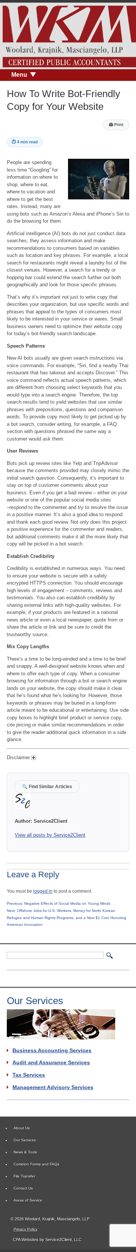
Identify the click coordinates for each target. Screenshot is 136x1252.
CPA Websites (26, 1239)
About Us (22, 1128)
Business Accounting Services (51, 1050)
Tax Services (28, 1075)
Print (116, 124)
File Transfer (24, 1176)
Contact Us (23, 1188)
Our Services (25, 1140)
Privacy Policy (25, 1229)
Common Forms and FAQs (36, 1164)
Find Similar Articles (47, 786)
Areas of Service (28, 1200)
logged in (43, 891)
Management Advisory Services (52, 1087)
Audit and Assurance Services (51, 1062)
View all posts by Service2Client (50, 835)
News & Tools (25, 1152)
